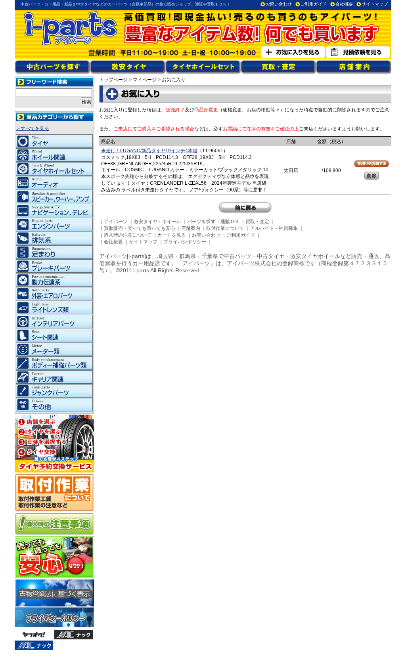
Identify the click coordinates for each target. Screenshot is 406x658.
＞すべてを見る (32, 128)
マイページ (145, 79)
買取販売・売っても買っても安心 (139, 228)
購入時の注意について (127, 235)
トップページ (113, 79)
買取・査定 (257, 221)
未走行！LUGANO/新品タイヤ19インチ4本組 (149, 150)
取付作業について (225, 228)
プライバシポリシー (184, 242)
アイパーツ (116, 221)
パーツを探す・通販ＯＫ (213, 221)
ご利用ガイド (314, 4)
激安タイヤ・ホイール (157, 221)
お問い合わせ (279, 4)
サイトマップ (375, 4)
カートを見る (171, 235)
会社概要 (344, 4)
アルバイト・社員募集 (274, 228)
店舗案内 (190, 228)
